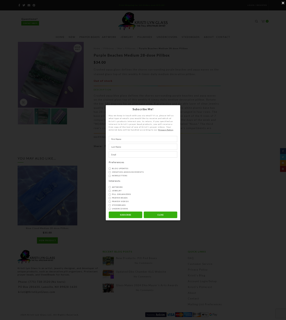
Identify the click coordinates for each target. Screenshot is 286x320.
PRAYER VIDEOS (120, 201)
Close (160, 214)
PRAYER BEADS (119, 198)
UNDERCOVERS (119, 208)
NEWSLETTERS (119, 175)
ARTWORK (117, 187)
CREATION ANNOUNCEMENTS (127, 172)
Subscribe (125, 214)
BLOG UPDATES (119, 168)
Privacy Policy (165, 130)
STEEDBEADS (118, 205)
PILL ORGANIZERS (121, 194)
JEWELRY (116, 190)
